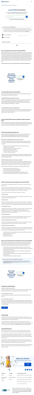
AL (17, 375)
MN (17, 379)
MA (30, 377)
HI (17, 377)
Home (2, 5)
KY (24, 377)
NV (25, 379)
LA (25, 377)
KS (23, 377)
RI (25, 381)
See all (3, 380)
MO (20, 379)
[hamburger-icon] (32, 2)
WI (24, 383)
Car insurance (6, 5)
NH (26, 379)
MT (22, 379)
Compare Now (28, 364)
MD (28, 377)
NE (23, 379)
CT (25, 375)
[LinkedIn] (29, 369)
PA (24, 381)
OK (21, 381)
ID (18, 377)
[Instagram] (27, 369)
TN (29, 381)
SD (28, 381)
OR (23, 381)
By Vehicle (10, 5)
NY (30, 379)
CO (24, 375)
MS (19, 379)
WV (23, 383)
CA (22, 375)
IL (19, 377)
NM (29, 379)
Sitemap (10, 379)
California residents (12, 377)
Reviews (10, 375)
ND (19, 381)
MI (31, 377)
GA (30, 375)
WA (21, 383)
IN (20, 377)
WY (25, 383)
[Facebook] (31, 369)
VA (20, 383)
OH (20, 381)
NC (17, 381)
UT (17, 383)
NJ (27, 379)
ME (27, 377)
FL (29, 375)
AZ (20, 375)
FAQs (2, 375)
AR (21, 375)
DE (28, 375)
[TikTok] (25, 369)
